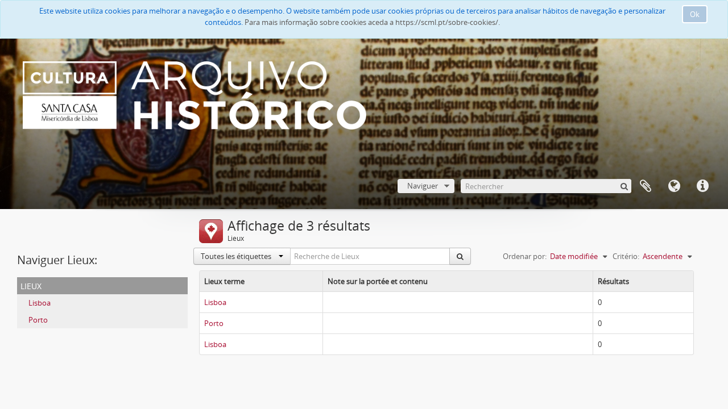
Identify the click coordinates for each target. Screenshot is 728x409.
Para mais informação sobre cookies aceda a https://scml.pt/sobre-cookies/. (372, 22)
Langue (674, 186)
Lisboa (39, 303)
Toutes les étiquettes (237, 256)
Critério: (626, 256)
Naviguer (422, 186)
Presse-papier (645, 186)
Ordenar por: (525, 256)
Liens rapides (702, 186)
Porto (38, 320)
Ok (695, 14)
